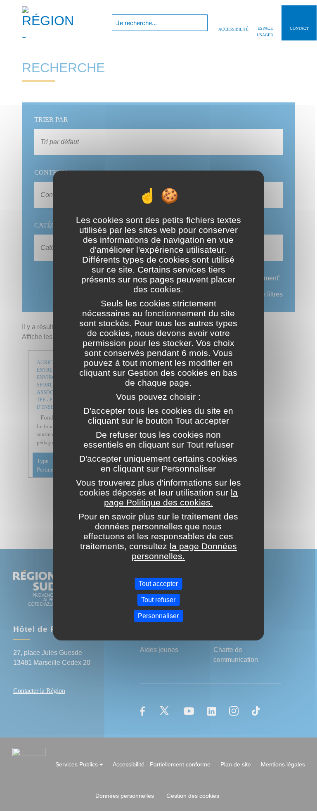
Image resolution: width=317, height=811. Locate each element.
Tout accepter (158, 583)
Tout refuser (158, 599)
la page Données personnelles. (184, 550)
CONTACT (299, 28)
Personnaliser (158, 615)
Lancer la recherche (200, 22)
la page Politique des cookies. (171, 497)
